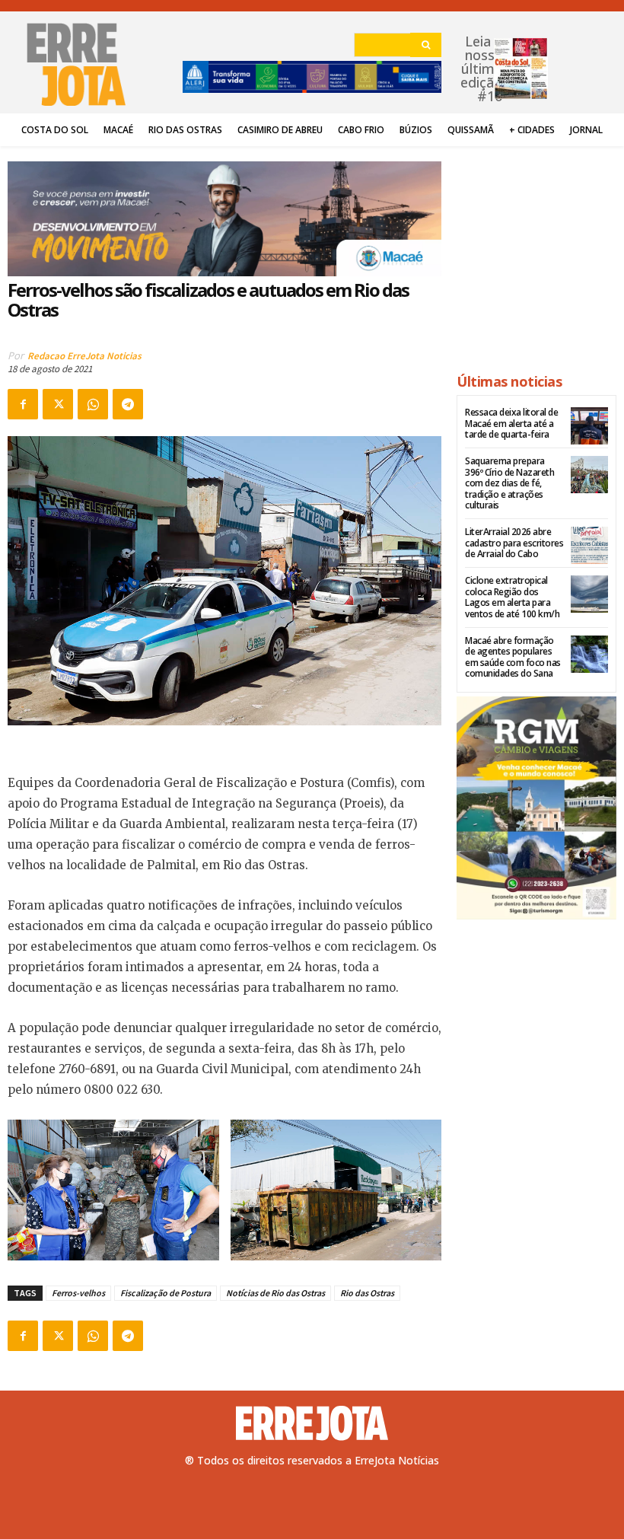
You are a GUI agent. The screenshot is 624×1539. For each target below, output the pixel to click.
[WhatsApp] (93, 404)
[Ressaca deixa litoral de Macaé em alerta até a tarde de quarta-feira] (589, 425)
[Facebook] (23, 404)
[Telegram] (128, 404)
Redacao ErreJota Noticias (84, 355)
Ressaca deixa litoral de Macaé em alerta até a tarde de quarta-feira (511, 423)
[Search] (425, 45)
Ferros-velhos (78, 1292)
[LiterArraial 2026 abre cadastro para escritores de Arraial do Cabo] (589, 545)
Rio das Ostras (367, 1292)
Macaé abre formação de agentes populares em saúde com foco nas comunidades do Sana (513, 657)
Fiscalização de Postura (165, 1292)
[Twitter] (58, 404)
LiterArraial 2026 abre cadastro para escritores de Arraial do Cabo (514, 542)
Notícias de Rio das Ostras (275, 1292)
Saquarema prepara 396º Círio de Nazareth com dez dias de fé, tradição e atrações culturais (509, 482)
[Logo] (312, 1423)
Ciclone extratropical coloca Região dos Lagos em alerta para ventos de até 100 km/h (512, 597)
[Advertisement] (536, 253)
